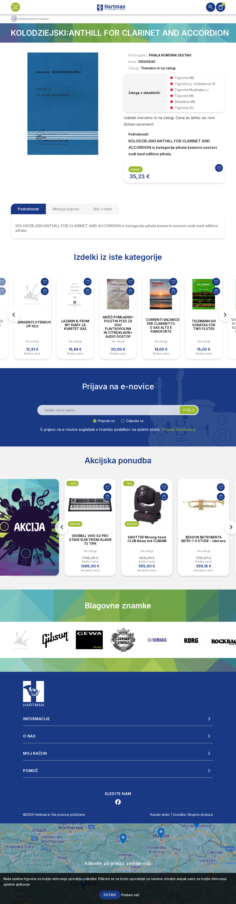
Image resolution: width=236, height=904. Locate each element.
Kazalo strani (160, 814)
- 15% (129, 483)
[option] (32, 317)
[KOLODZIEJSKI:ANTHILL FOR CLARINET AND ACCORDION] (63, 103)
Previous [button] (14, 315)
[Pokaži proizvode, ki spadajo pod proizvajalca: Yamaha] (123, 640)
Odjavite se (135, 421)
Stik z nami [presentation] (102, 209)
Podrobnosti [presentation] (28, 209)
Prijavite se (106, 421)
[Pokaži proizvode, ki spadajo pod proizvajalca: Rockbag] (190, 640)
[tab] (28, 209)
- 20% (72, 483)
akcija (75, 524)
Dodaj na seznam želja (45, 282)
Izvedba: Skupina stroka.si (193, 814)
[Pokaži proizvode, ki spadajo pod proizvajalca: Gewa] (55, 640)
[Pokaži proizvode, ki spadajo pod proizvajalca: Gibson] (21, 640)
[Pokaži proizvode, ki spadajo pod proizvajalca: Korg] (157, 640)
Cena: (135, 169)
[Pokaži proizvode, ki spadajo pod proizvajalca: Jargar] (89, 640)
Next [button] (225, 315)
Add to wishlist (219, 168)
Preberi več (130, 895)
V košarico (45, 291)
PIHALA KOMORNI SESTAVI (170, 55)
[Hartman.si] (33, 693)
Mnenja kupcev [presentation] (66, 209)
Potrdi (110, 895)
